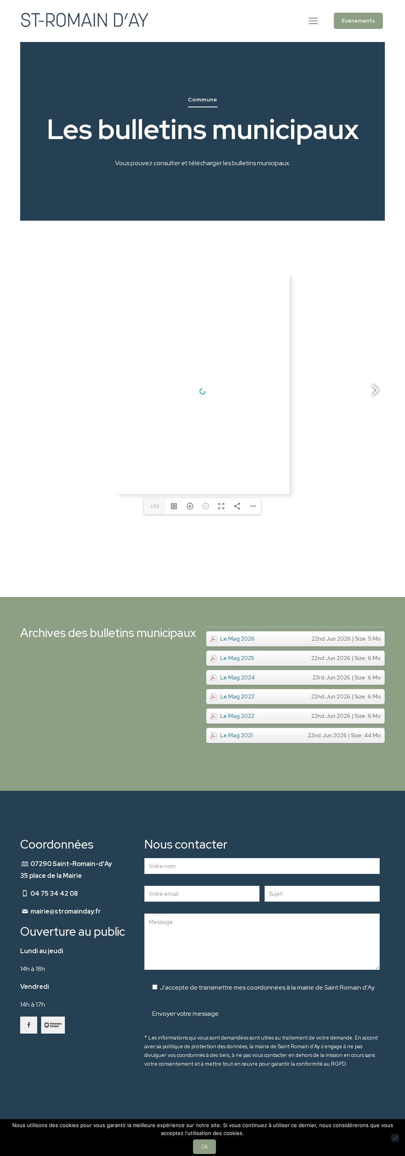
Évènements (358, 20)
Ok (204, 1146)
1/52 (154, 506)
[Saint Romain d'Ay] (84, 21)
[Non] (395, 1138)
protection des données (219, 1046)
